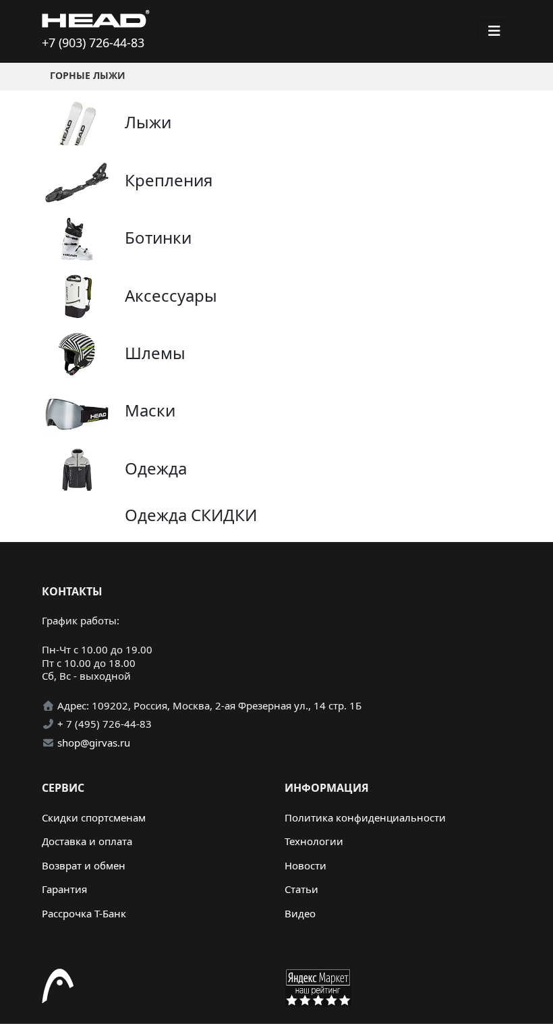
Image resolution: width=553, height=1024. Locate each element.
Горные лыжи (87, 75)
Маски (150, 410)
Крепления (168, 180)
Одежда (156, 468)
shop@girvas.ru (93, 742)
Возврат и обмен (83, 865)
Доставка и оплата (87, 841)
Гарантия (64, 889)
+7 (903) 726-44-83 (93, 42)
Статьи (301, 889)
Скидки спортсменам (94, 817)
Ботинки (158, 237)
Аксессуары (171, 295)
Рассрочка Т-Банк (84, 913)
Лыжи (148, 122)
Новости (305, 865)
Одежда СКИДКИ (191, 515)
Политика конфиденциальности (365, 817)
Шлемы (155, 353)
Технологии (314, 841)
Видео (300, 913)
